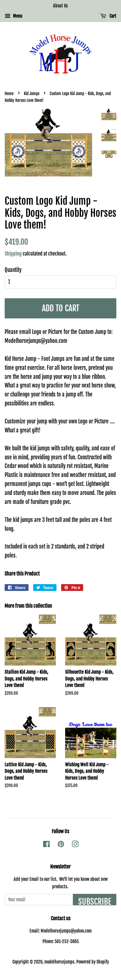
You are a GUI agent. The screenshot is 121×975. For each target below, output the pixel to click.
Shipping (13, 254)
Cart (112, 16)
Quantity (13, 270)
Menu (17, 16)
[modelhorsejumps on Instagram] (75, 845)
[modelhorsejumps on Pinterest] (60, 845)
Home (9, 93)
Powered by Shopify (92, 962)
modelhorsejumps (59, 962)
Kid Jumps (31, 93)
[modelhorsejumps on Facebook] (46, 845)
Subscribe (94, 901)
